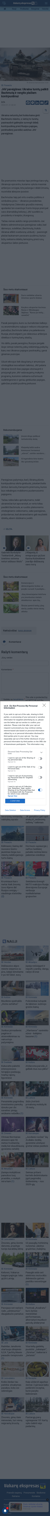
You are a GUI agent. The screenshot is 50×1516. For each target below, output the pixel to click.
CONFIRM (15, 801)
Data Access (25, 810)
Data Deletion (10, 810)
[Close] (45, 706)
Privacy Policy (39, 810)
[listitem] (25, 752)
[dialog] (25, 758)
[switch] (40, 758)
